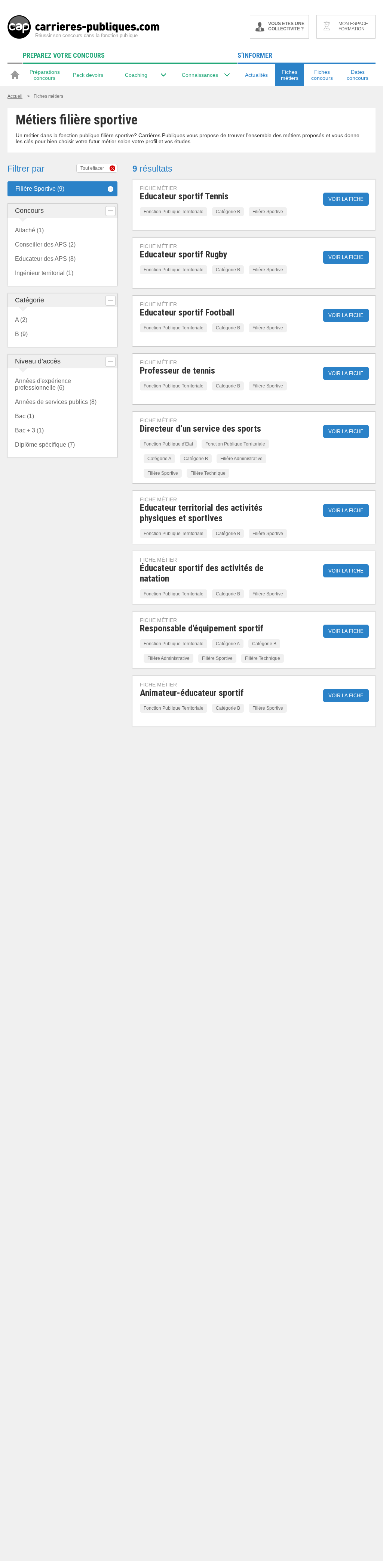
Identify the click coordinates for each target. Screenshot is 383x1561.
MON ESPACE (353, 26)
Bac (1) (24, 416)
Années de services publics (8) (55, 402)
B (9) (21, 334)
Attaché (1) (29, 230)
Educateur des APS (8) (45, 259)
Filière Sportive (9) (39, 188)
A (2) (21, 320)
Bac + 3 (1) (29, 430)
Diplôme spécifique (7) (45, 444)
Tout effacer (92, 168)
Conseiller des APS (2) (45, 244)
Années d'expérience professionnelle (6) (43, 384)
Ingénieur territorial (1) (44, 273)
